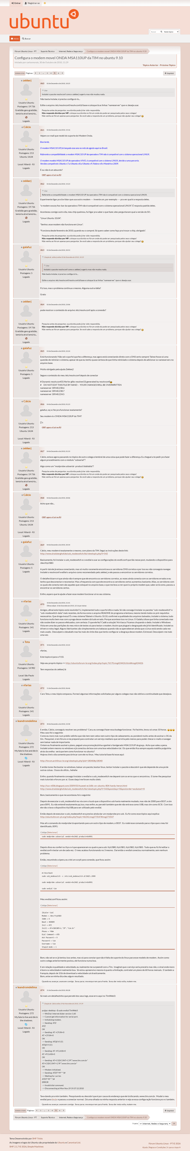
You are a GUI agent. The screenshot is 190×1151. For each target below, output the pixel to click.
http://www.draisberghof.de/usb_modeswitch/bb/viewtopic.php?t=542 (74, 553)
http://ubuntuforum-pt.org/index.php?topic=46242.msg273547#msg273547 (77, 816)
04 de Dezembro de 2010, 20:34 (58, 545)
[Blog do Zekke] (26, 117)
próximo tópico (167, 65)
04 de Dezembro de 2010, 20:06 (58, 498)
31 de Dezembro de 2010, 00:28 (58, 990)
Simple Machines (35, 1146)
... (43, 73)
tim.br (54, 1099)
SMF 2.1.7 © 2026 (18, 1146)
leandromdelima (27, 720)
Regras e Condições (157, 1147)
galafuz (27, 247)
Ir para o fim (19, 73)
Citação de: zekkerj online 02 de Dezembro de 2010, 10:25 (64, 257)
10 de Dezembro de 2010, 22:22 (58, 645)
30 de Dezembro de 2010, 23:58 (58, 724)
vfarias (27, 601)
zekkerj (27, 80)
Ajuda (145, 1147)
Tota (27, 641)
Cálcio (27, 127)
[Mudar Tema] (45, 3)
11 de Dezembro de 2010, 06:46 (58, 688)
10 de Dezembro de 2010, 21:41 (58, 603)
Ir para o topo (20, 1110)
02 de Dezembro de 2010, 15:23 (58, 184)
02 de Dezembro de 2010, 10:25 (58, 83)
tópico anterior (150, 65)
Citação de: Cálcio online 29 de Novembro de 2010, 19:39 (63, 1004)
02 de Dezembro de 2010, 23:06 (58, 304)
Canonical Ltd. (74, 1142)
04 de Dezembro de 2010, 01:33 (58, 451)
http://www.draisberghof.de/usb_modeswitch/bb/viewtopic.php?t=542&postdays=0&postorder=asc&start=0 (92, 788)
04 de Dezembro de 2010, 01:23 (58, 404)
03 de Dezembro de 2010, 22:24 (58, 351)
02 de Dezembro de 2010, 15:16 (58, 130)
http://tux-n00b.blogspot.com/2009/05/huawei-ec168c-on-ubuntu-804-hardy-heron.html (83, 785)
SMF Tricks (37, 1138)
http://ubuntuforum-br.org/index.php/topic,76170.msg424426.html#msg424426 (104, 663)
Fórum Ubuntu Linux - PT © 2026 (165, 1143)
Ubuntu (61, 1142)
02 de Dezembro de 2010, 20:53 (58, 250)
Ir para (135, 1123)
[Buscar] (161, 32)
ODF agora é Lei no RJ (51, 175)
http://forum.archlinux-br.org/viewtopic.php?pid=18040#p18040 (71, 760)
